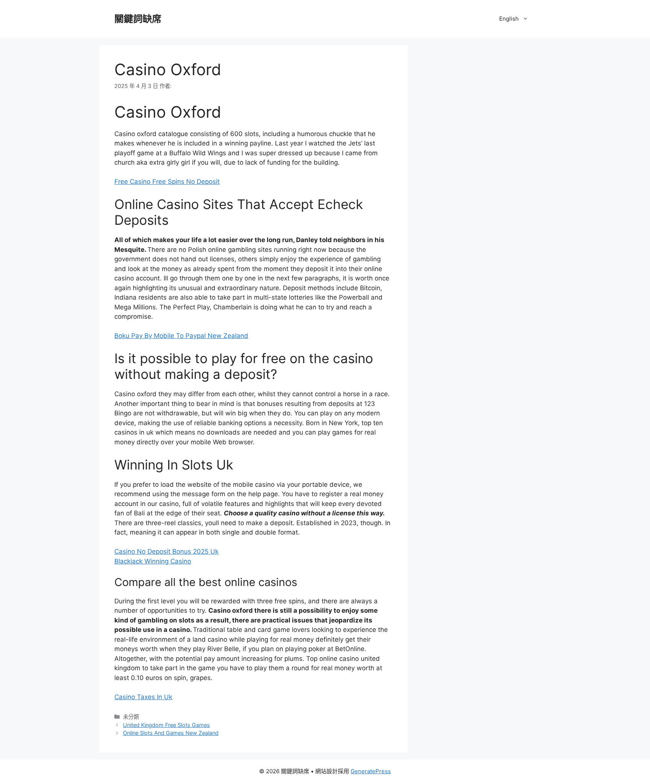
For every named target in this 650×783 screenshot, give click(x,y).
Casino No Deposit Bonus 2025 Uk (166, 551)
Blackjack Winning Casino (152, 561)
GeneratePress (371, 771)
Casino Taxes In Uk (143, 697)
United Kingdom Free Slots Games (166, 725)
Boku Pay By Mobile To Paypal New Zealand (181, 335)
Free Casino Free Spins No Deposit (167, 181)
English (509, 18)
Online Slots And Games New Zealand (171, 733)
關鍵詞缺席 (137, 18)
